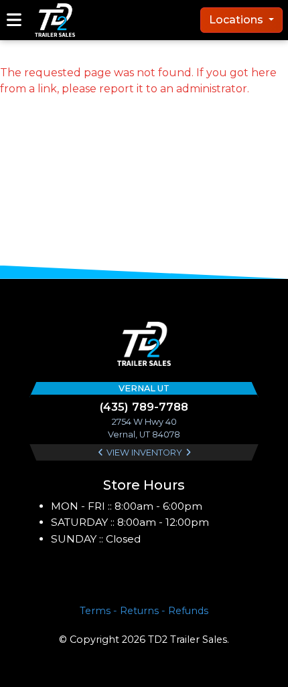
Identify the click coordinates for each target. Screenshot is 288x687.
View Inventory (144, 453)
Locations (237, 19)
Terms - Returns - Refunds (144, 611)
